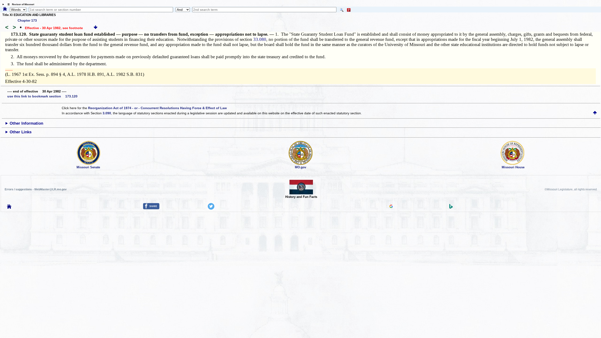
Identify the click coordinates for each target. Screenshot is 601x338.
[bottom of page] (95, 28)
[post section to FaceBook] (151, 208)
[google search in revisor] (391, 207)
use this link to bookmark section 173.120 (42, 96)
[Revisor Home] (9, 207)
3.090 (107, 113)
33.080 (259, 39)
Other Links (20, 132)
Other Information (26, 123)
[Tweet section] (211, 208)
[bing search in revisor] (451, 207)
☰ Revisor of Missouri (19, 4)
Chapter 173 (27, 20)
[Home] (5, 9)
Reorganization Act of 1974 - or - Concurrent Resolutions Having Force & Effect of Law (157, 108)
